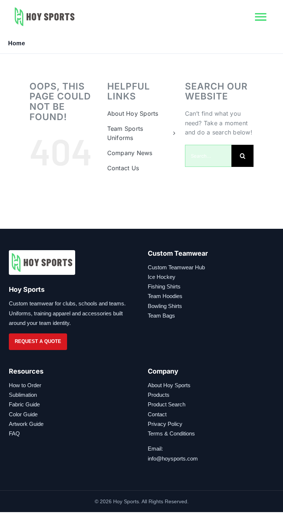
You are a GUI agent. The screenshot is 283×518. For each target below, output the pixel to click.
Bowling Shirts (165, 306)
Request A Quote (38, 341)
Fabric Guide (24, 404)
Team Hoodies (165, 296)
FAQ (14, 433)
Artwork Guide (26, 424)
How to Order (25, 385)
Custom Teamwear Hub (176, 267)
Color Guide (23, 414)
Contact (157, 414)
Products (159, 395)
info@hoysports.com (173, 458)
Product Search (166, 404)
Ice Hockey (161, 277)
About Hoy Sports (169, 385)
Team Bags (161, 315)
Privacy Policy (165, 424)
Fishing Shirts (164, 286)
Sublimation (23, 395)
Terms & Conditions (171, 433)
